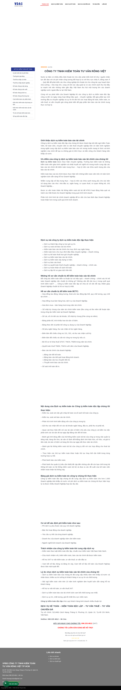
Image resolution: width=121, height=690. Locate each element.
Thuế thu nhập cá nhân (19, 79)
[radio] (72, 638)
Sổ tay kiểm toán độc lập (20, 116)
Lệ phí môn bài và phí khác (20, 73)
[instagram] (119, 687)
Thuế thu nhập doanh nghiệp (21, 83)
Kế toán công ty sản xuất (20, 89)
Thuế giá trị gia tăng (18, 76)
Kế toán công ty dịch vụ (19, 92)
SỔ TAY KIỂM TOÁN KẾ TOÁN (23, 69)
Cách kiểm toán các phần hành (22, 99)
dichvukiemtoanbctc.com (13, 682)
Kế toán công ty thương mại (21, 96)
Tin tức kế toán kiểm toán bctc (21, 113)
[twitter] (116, 687)
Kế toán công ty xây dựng (20, 86)
